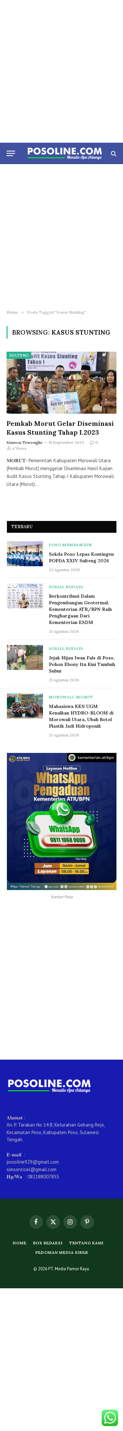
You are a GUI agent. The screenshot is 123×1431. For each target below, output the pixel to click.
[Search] (113, 153)
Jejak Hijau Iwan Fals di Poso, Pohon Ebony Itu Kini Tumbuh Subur (82, 664)
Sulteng (19, 355)
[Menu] (11, 153)
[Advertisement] (61, 71)
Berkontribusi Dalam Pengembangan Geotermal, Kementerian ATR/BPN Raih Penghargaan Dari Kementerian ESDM (80, 609)
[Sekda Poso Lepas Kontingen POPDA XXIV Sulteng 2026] (25, 553)
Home (19, 1242)
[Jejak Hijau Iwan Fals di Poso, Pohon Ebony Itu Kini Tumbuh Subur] (25, 657)
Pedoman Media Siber (61, 1252)
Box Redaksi (48, 1242)
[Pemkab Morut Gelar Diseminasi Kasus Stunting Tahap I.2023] (61, 382)
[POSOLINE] (65, 153)
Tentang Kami (86, 1242)
